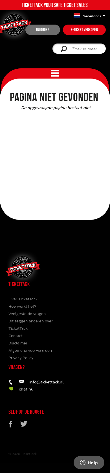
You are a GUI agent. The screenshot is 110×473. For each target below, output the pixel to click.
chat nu (26, 389)
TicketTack (29, 454)
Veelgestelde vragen (27, 313)
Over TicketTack (23, 298)
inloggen (42, 29)
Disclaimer (17, 343)
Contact (15, 335)
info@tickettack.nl (46, 382)
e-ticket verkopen (84, 29)
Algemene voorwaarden (30, 350)
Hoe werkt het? (22, 306)
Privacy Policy (20, 357)
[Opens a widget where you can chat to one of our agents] (88, 463)
